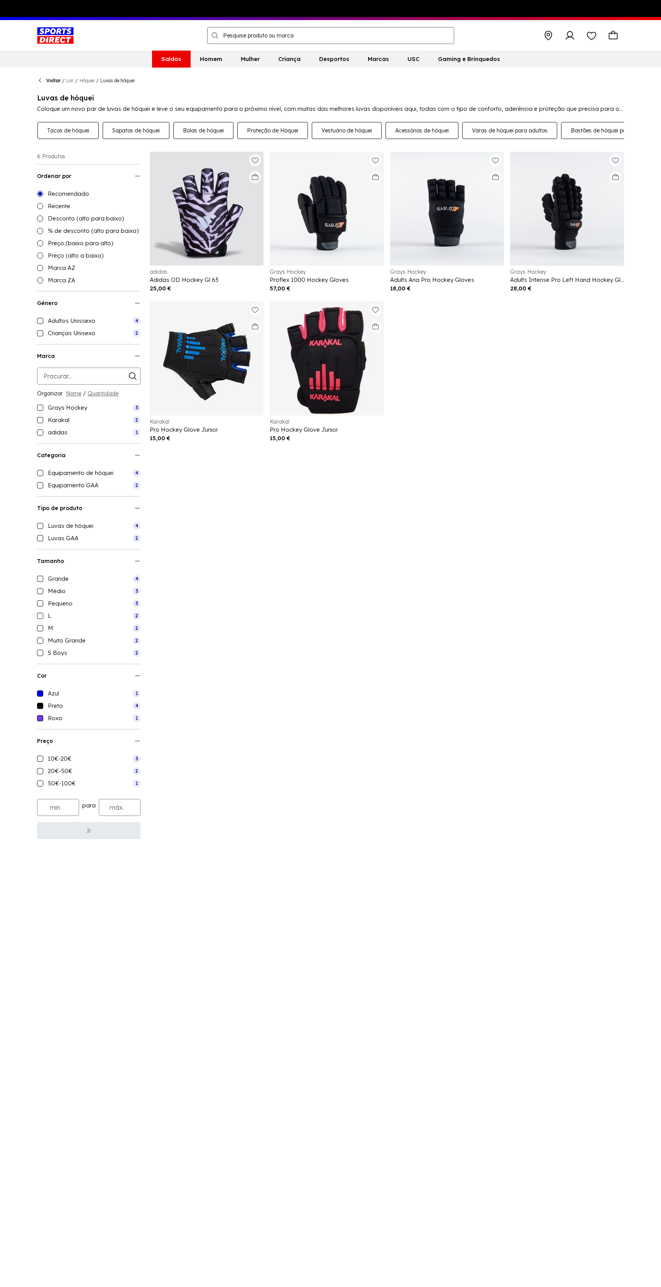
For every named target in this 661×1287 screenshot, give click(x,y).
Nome (73, 393)
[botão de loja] (548, 35)
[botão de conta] (570, 35)
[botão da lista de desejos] (591, 35)
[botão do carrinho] (613, 35)
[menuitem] (171, 59)
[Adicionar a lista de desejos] (255, 160)
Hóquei (87, 80)
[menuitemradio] (88, 194)
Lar (70, 80)
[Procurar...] (215, 35)
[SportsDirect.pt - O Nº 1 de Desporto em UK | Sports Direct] (55, 35)
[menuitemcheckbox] (88, 321)
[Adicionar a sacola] (255, 177)
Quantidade (103, 393)
